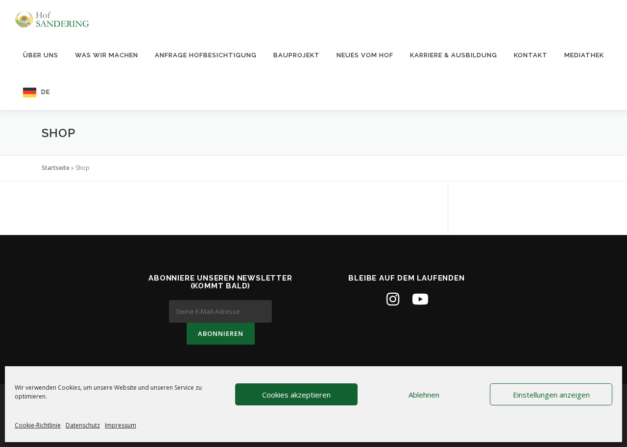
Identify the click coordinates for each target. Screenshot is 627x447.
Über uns (40, 55)
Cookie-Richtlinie (38, 425)
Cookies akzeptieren (296, 395)
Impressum (120, 425)
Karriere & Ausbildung (453, 55)
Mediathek (584, 55)
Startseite (56, 168)
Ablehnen (424, 395)
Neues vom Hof (365, 55)
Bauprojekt (296, 55)
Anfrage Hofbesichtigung (206, 55)
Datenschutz (83, 425)
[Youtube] (420, 299)
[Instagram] (393, 299)
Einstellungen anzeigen (551, 395)
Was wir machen (106, 55)
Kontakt (531, 55)
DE (45, 91)
